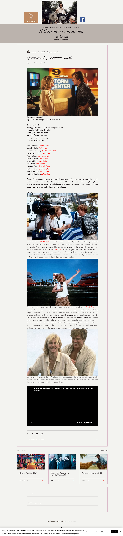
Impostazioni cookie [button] (92, 532)
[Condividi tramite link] (42, 434)
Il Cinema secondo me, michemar (61, 521)
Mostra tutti (104, 450)
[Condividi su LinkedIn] (37, 434)
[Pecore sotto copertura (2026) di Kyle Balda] (93, 461)
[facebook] (61, 528)
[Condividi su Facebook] (28, 434)
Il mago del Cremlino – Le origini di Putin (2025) (60, 474)
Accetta (114, 532)
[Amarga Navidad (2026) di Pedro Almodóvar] (31, 461)
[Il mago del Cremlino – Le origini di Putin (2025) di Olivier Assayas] (62, 461)
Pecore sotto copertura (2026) (92, 473)
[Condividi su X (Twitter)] (32, 434)
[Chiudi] (121, 531)
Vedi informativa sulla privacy (70, 534)
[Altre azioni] (97, 52)
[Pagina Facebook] (82, 19)
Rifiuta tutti (104, 532)
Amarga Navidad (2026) (28, 473)
